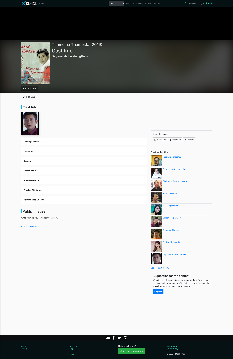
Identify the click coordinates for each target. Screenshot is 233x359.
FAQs (72, 354)
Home (23, 346)
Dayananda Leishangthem (174, 254)
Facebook (176, 139)
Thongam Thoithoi (171, 230)
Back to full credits (30, 226)
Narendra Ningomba (172, 157)
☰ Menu (42, 3)
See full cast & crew (160, 268)
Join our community (131, 351)
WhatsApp (161, 139)
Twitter (190, 139)
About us (73, 346)
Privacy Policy (172, 349)
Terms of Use (172, 346)
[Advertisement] (116, 23)
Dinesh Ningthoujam (172, 218)
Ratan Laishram (170, 193)
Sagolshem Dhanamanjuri (174, 169)
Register (193, 3)
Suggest (158, 291)
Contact (73, 351)
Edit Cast (30, 97)
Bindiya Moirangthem (172, 242)
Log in (201, 3)
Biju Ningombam (170, 205)
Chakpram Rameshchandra (175, 181)
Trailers (24, 349)
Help (71, 349)
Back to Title (31, 88)
